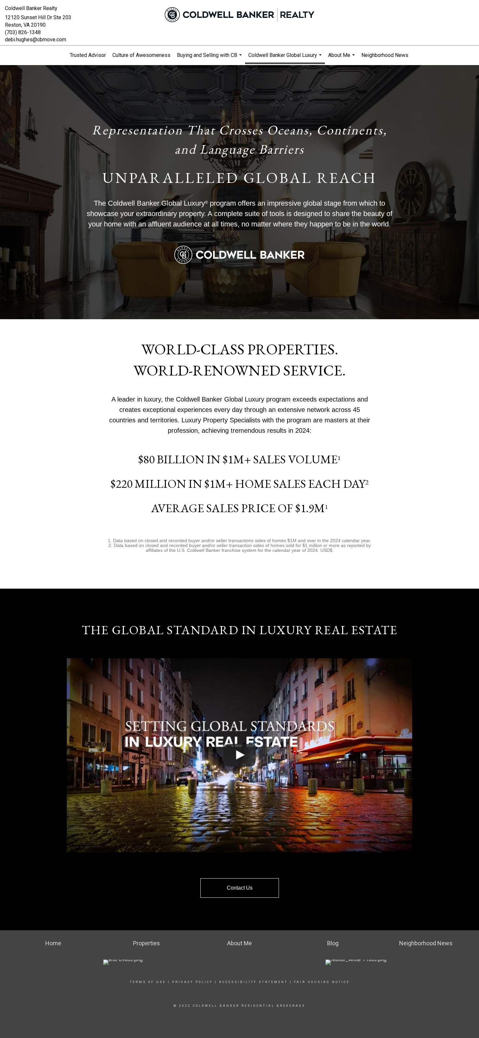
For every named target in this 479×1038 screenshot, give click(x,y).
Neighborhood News (384, 55)
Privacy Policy (192, 982)
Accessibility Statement (253, 982)
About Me (342, 58)
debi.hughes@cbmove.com (35, 39)
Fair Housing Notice (322, 982)
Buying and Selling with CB (210, 58)
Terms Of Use (148, 982)
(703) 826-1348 (23, 32)
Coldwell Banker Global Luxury (285, 58)
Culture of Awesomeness (141, 55)
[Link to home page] (239, 14)
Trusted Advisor (88, 55)
